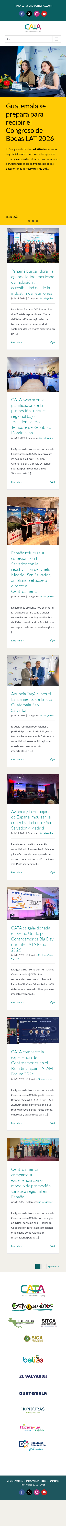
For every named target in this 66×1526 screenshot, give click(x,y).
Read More (16, 342)
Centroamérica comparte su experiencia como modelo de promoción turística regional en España (31, 1182)
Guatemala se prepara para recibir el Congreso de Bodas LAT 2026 (30, 122)
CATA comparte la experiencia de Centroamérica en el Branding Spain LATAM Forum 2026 (32, 1062)
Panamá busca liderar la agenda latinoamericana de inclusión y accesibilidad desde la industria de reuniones (32, 282)
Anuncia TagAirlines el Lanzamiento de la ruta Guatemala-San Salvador (31, 702)
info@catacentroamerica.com (33, 5)
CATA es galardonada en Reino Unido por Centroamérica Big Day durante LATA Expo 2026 (32, 939)
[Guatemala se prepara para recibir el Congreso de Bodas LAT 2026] (33, 71)
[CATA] (33, 1283)
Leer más (12, 216)
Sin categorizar (46, 298)
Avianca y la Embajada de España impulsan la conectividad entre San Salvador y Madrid (31, 820)
